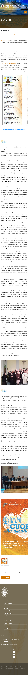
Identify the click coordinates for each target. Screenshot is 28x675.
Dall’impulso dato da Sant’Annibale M (9, 63)
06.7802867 (5, 641)
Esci (3, 577)
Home (3, 33)
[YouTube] (14, 652)
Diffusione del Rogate (15, 33)
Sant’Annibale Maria (5, 40)
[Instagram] (14, 657)
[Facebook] (14, 654)
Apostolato (8, 33)
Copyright (3, 668)
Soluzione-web (19, 670)
